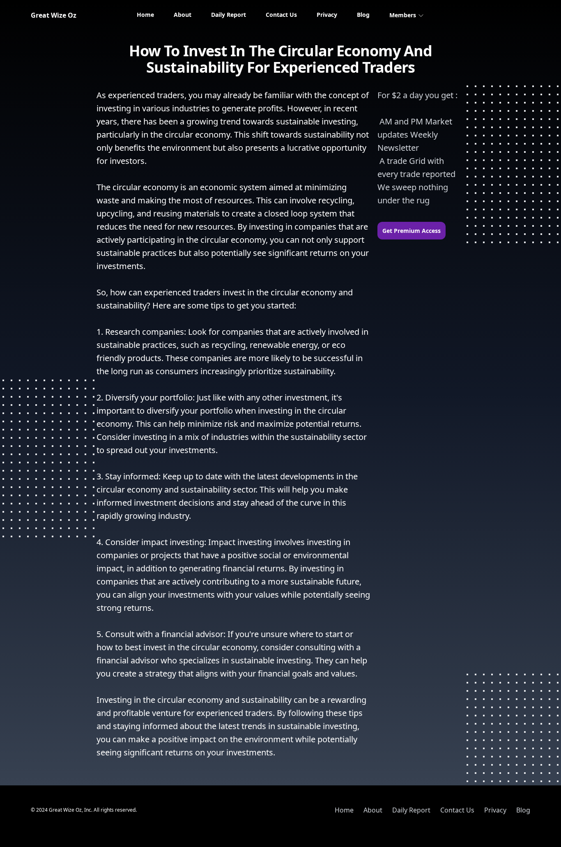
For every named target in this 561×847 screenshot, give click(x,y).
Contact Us (281, 14)
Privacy (327, 14)
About (182, 14)
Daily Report (228, 14)
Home (145, 14)
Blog (363, 14)
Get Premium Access (411, 231)
